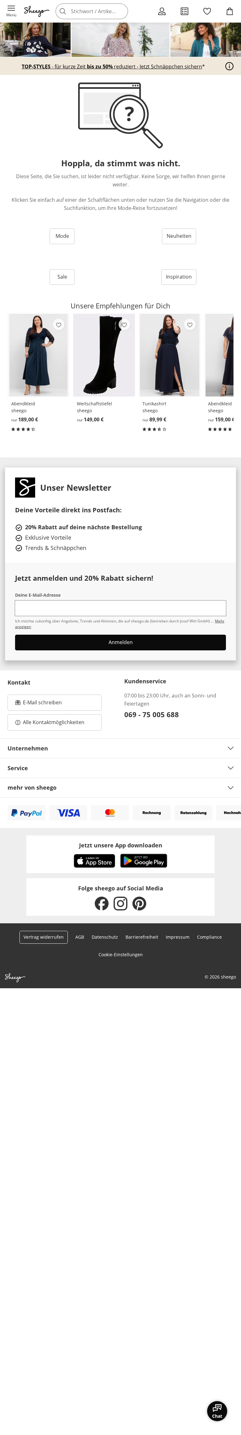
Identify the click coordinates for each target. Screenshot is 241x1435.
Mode (62, 235)
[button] (11, 11)
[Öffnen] (229, 66)
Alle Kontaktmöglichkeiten (53, 722)
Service (18, 768)
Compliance (209, 937)
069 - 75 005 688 (151, 714)
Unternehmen (28, 748)
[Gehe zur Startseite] (37, 11)
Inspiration (179, 276)
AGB (79, 937)
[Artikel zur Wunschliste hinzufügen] (58, 324)
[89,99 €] (170, 355)
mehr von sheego (32, 787)
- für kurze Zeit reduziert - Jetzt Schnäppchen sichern (112, 66)
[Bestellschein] (184, 11)
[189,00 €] (38, 355)
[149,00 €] (104, 355)
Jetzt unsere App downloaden (120, 845)
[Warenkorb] (229, 11)
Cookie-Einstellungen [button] (121, 955)
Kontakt (19, 682)
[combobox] (101, 11)
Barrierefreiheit (142, 937)
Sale (62, 276)
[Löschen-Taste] (121, 11)
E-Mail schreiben (38, 704)
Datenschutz (105, 937)
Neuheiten (179, 235)
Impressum (178, 937)
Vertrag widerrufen (44, 937)
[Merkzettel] (207, 11)
